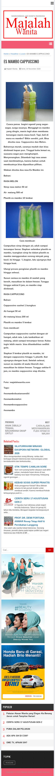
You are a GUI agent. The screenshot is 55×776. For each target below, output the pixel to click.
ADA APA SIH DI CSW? (17, 736)
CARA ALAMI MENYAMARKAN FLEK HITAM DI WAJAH (41, 429)
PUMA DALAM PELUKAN (18, 729)
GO (49, 550)
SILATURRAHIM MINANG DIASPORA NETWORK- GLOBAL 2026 (32, 450)
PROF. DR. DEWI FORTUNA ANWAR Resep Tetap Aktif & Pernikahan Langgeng (30, 521)
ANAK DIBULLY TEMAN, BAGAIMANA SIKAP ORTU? (15, 429)
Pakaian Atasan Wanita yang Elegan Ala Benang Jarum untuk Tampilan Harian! (29, 714)
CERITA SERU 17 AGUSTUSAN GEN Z (24, 722)
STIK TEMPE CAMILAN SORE (31, 466)
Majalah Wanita (27, 772)
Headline (9, 762)
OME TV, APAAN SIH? (16, 742)
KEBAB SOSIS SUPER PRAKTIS (32, 482)
